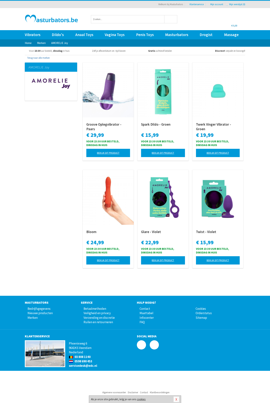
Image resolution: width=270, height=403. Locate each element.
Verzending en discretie (99, 318)
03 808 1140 (82, 357)
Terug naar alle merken (38, 57)
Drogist (206, 34)
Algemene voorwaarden (114, 392)
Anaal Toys (84, 34)
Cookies (201, 309)
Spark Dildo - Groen (155, 124)
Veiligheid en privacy (97, 313)
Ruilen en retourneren (98, 322)
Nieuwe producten (40, 313)
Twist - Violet (206, 232)
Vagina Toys (115, 34)
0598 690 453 (83, 361)
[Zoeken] (170, 19)
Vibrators (32, 34)
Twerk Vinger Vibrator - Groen (213, 126)
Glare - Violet (151, 232)
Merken (33, 318)
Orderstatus (204, 313)
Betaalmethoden (95, 309)
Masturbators (176, 34)
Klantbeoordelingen (160, 392)
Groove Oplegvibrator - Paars (103, 126)
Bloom (91, 232)
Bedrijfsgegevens (39, 309)
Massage (231, 34)
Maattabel (146, 313)
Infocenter (147, 318)
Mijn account (216, 4)
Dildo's (58, 34)
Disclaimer (133, 392)
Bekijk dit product (108, 153)
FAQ (142, 322)
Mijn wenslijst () (237, 4)
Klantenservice (197, 4)
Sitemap (201, 318)
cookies (141, 399)
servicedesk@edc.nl (83, 366)
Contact (145, 309)
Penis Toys (145, 34)
